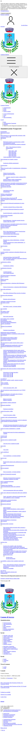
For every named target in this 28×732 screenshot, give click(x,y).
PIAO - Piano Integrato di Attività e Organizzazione (14, 564)
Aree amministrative (7, 624)
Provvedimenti (4, 320)
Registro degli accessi (8, 554)
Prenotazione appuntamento (9, 714)
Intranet (2, 701)
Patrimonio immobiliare (6, 405)
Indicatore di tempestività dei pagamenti (11, 478)
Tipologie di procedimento (6, 326)
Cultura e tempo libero (8, 636)
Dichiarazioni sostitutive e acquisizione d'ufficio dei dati (12, 333)
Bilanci (2, 391)
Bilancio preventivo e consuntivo (8, 395)
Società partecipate (5, 312)
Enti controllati (4, 308)
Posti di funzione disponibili (7, 215)
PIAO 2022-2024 (12, 155)
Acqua (4, 115)
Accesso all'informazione (8, 113)
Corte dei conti (4, 436)
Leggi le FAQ (6, 713)
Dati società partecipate (8, 316)
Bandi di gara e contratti (6, 340)
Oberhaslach (10, 678)
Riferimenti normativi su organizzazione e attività (13, 141)
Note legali (5, 721)
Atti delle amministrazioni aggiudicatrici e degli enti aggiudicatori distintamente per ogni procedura (12, 346)
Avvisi (4, 661)
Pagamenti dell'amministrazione (7, 465)
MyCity (3, 730)
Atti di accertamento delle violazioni (11, 539)
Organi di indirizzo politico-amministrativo (12, 179)
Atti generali (3, 138)
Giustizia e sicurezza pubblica (9, 647)
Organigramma (6, 191)
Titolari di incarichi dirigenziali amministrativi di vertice (12, 203)
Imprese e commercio (7, 639)
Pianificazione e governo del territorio (9, 500)
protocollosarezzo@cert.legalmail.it (10, 711)
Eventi (4, 668)
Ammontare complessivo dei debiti (10, 479)
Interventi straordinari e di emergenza (8, 519)
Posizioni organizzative (5, 226)
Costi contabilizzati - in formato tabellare (12, 455)
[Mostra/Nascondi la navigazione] (11, 60)
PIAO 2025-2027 (12, 152)
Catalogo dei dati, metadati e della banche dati (13, 565)
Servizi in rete (3, 458)
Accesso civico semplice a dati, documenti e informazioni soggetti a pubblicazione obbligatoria (14, 546)
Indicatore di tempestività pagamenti (8, 474)
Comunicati (5, 660)
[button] (7, 107)
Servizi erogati (4, 437)
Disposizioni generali (5, 132)
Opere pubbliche (4, 482)
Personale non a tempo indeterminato (8, 236)
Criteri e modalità (4, 382)
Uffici (4, 625)
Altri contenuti (4, 521)
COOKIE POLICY (5, 11)
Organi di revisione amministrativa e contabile (10, 428)
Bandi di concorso (4, 276)
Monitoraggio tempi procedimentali (8, 332)
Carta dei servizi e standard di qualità (8, 439)
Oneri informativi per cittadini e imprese (9, 159)
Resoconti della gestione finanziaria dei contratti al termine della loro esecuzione (14, 364)
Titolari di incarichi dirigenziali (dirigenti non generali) (12, 209)
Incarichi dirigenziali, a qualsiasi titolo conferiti (13, 213)
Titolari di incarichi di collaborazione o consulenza (11, 199)
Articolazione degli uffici (6, 186)
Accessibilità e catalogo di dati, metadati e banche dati (12, 561)
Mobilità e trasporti (7, 644)
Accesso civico (4, 542)
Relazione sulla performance (7, 295)
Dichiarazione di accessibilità (9, 723)
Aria (4, 116)
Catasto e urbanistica (7, 641)
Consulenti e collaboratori (6, 195)
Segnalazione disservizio (8, 715)
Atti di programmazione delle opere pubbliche (10, 486)
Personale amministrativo (8, 629)
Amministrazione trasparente (9, 719)
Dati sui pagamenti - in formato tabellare (11, 471)
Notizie (4, 659)
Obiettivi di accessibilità (8, 568)
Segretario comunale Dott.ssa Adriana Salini (12, 207)
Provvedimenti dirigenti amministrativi (9, 338)
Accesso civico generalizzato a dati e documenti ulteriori (15, 548)
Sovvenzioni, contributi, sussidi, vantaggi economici (12, 380)
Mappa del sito (4, 728)
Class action (3, 445)
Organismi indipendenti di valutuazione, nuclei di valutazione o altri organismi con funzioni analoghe (14, 420)
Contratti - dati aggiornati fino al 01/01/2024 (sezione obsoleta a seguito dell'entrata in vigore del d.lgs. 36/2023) (14, 361)
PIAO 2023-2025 (12, 154)
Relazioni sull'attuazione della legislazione (12, 513)
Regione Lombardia (5, 14)
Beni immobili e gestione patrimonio (8, 402)
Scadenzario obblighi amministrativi (11, 163)
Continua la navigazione (5, 13)
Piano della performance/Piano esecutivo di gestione (14, 293)
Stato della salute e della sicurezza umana (12, 515)
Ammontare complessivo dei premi (8, 301)
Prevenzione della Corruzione (7, 523)
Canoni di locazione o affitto (7, 411)
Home (4, 122)
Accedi (2, 119)
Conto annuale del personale (9, 232)
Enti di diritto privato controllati (7, 318)
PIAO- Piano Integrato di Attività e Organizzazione (14, 231)
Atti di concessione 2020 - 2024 (10, 387)
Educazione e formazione (8, 646)
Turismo (5, 642)
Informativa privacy (7, 720)
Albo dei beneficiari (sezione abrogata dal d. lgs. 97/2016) (13, 390)
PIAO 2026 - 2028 (13, 150)
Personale (6, 124)
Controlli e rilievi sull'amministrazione (9, 417)
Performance (3, 280)
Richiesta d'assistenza (7, 717)
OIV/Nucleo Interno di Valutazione (8, 275)
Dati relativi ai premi (5, 302)
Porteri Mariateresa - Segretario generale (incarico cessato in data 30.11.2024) (13, 221)
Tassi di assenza (4, 246)
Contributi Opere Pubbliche (6, 485)
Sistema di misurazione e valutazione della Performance (12, 283)
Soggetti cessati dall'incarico (9, 174)
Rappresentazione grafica (6, 321)
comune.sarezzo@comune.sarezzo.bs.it (12, 709)
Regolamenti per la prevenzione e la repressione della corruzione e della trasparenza (14, 533)
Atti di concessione (5, 384)
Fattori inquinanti (7, 507)
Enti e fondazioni (7, 626)
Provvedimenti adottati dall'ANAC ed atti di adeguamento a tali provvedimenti (12, 538)
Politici (4, 627)
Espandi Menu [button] (4, 131)
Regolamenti (6, 567)
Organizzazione (4, 165)
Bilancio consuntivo (7, 400)
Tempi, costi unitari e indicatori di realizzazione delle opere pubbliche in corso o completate (14, 497)
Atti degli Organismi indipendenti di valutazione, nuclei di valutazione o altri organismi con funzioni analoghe (15, 425)
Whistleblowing (4, 573)
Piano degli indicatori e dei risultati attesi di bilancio (12, 394)
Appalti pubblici (6, 640)
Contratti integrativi (7, 271)
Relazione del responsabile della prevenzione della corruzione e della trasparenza (14, 535)
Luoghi (4, 666)
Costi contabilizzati (5, 452)
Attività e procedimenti (5, 323)
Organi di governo (7, 622)
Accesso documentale (8, 549)
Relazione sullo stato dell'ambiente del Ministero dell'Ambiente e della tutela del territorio (13, 517)
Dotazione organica (5, 227)
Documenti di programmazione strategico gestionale (14, 144)
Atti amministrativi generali (9, 143)
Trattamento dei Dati (7, 725)
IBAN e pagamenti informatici (7, 481)
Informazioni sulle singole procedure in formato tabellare (13, 368)
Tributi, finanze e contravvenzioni (10, 648)
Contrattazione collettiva (6, 262)
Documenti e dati (7, 630)
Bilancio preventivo (7, 399)
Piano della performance (6, 289)
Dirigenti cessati (4, 216)
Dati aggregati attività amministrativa (8, 322)
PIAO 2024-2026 (12, 153)
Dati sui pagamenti (5, 468)
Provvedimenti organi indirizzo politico (9, 337)
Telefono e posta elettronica (6, 194)
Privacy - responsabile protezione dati (9, 572)
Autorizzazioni (6, 652)
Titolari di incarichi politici (9, 173)
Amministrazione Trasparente (10, 123)
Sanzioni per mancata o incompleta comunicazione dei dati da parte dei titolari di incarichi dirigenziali (14, 224)
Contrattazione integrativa (6, 268)
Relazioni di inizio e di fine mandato (11, 180)
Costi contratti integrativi (8, 273)
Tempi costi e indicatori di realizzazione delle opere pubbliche (14, 492)
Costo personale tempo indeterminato (11, 233)
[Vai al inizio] (1, 583)
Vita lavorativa (6, 638)
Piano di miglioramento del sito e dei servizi (12, 724)
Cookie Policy (4, 696)
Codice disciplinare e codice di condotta (11, 157)
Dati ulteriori (3, 570)
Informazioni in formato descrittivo (10, 372)
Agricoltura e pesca (7, 653)
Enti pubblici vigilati (5, 311)
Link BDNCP (4, 378)
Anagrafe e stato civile (8, 635)
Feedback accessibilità (5, 692)
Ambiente (5, 650)
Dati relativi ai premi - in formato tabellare (12, 306)
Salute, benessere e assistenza (9, 651)
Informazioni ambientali (6, 501)
